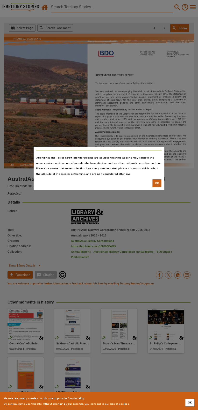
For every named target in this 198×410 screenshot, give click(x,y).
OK (157, 183)
